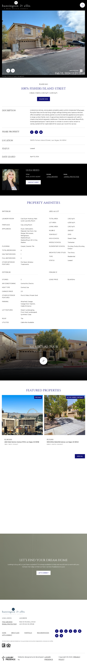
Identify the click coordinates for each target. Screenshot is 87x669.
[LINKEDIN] (66, 631)
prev (8, 71)
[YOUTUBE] (79, 631)
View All (80, 456)
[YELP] (75, 631)
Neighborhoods (43, 633)
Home (4, 633)
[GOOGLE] (56, 635)
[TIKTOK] (70, 631)
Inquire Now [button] (43, 99)
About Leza (15, 633)
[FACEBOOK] (56, 631)
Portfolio (28, 633)
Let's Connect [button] (43, 573)
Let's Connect (7, 635)
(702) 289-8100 (52, 177)
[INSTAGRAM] (61, 631)
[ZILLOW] (61, 635)
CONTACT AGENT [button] (33, 182)
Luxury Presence (48, 658)
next (13, 71)
